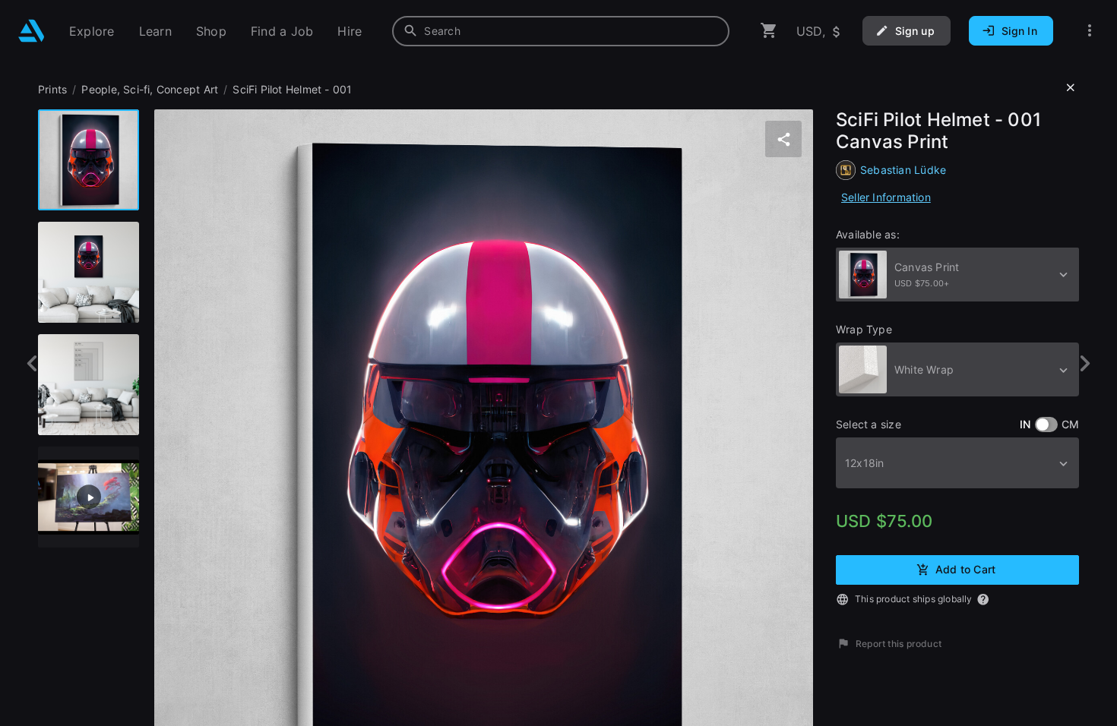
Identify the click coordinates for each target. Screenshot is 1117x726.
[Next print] (1084, 363)
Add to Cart (965, 568)
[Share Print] (783, 139)
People (98, 89)
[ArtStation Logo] (31, 31)
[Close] (1070, 88)
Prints (52, 89)
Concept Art (187, 89)
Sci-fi (136, 89)
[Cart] (769, 30)
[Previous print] (32, 363)
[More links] (1090, 30)
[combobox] (560, 31)
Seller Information (886, 197)
